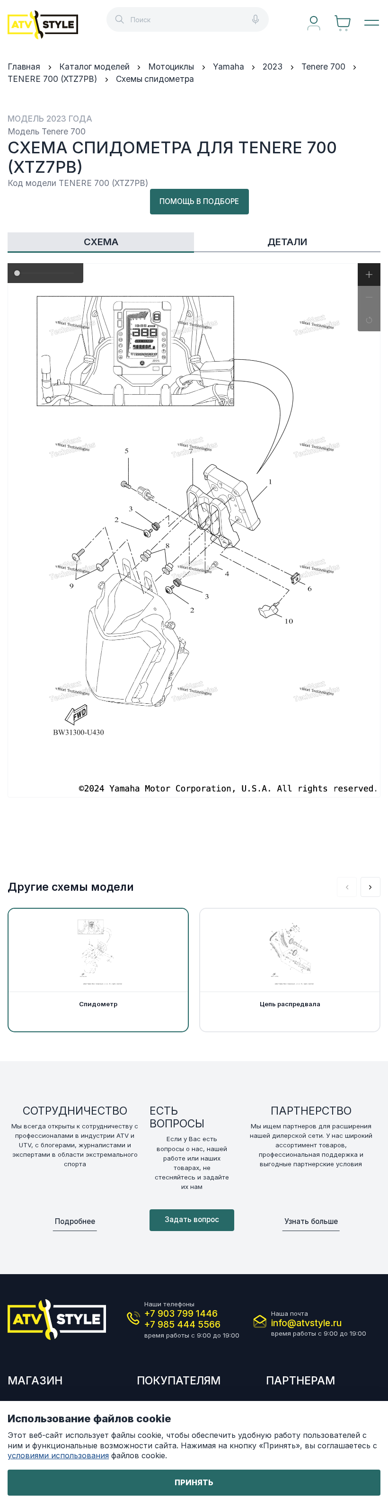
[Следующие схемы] (370, 887)
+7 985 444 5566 (182, 1324)
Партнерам (300, 1380)
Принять (194, 1482)
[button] (369, 274)
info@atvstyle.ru (306, 1323)
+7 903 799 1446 (181, 1313)
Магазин (35, 1380)
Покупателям (178, 1380)
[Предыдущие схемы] (347, 887)
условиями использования (58, 1455)
